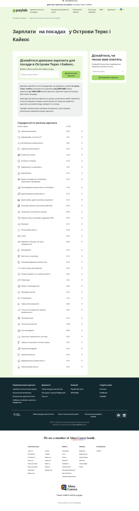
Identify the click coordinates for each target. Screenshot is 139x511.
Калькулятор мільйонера (22, 393)
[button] (122, 10)
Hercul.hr (82, 460)
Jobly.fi (98, 451)
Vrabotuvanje (83, 457)
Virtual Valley (83, 463)
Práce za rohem (33, 467)
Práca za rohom (32, 463)
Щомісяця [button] (111, 10)
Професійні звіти (77, 389)
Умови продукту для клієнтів (52, 389)
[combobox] (38, 74)
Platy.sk (47, 467)
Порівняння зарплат (77, 11)
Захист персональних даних (68, 414)
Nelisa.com (31, 473)
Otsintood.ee (66, 467)
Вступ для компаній (92, 11)
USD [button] (101, 10)
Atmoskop (31, 470)
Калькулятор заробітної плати (60, 11)
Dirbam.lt (65, 460)
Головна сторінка (19, 18)
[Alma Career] (69, 487)
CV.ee (64, 457)
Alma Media (77, 425)
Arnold (47, 451)
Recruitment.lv (67, 473)
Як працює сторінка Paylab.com (53, 393)
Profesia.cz (31, 457)
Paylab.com (48, 470)
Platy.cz (47, 463)
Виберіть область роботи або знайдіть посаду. (37, 69)
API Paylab (75, 393)
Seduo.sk (48, 460)
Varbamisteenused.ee (69, 476)
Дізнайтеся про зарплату (71, 74)
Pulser (81, 467)
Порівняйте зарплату (109, 77)
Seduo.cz (48, 457)
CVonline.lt (65, 451)
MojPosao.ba (83, 454)
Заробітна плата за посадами (37, 11)
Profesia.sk (31, 454)
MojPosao (82, 451)
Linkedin (103, 396)
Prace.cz (30, 460)
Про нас (45, 396)
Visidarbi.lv (65, 463)
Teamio (47, 454)
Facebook (103, 393)
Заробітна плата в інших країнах (25, 389)
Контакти (103, 389)
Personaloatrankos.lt (68, 470)
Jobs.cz (30, 451)
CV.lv (63, 454)
